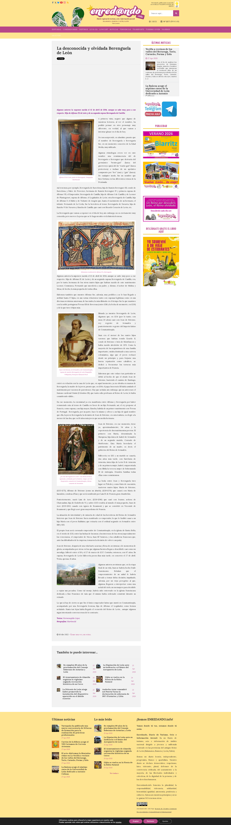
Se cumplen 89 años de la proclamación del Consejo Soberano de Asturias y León (75, 668)
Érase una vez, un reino (80, 634)
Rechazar (150, 821)
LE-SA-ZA (94, 29)
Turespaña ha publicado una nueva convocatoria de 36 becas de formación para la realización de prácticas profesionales (76, 730)
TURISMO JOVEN (153, 29)
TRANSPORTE (138, 29)
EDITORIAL (56, 29)
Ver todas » (114, 773)
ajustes (118, 822)
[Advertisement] (96, 86)
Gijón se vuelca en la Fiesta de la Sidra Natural (115, 679)
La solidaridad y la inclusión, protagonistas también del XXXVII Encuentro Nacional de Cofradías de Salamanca (160, 95)
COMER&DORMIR (70, 29)
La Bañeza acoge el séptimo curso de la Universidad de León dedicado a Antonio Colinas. (158, 53)
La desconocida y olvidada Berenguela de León (94, 50)
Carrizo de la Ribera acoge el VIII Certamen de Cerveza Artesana (75, 744)
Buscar (176, 13)
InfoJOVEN (56, 35)
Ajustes (165, 821)
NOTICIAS (114, 29)
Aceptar (136, 821)
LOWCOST (103, 29)
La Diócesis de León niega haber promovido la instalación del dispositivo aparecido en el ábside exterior (75, 694)
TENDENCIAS (125, 29)
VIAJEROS (166, 29)
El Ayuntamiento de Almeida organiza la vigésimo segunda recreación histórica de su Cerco (76, 680)
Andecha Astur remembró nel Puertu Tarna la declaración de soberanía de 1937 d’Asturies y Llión (115, 692)
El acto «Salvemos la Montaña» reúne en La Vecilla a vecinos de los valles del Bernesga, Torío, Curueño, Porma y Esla (76, 756)
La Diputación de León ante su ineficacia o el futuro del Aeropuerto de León (116, 667)
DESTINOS (83, 29)
